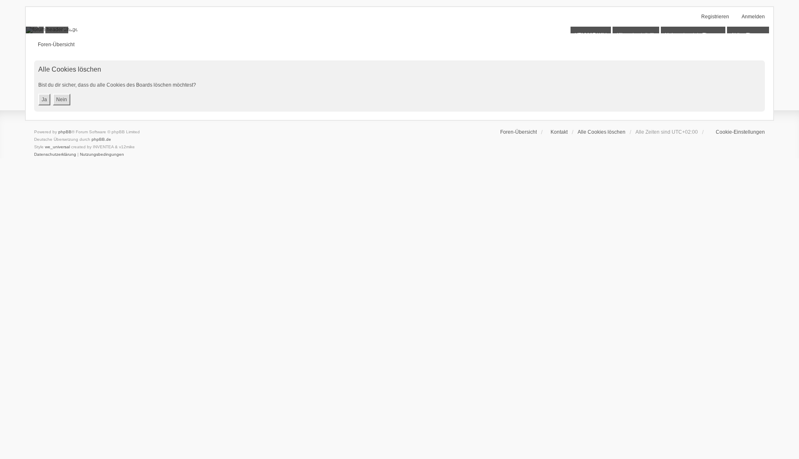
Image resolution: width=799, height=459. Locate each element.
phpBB (65, 132)
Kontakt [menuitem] (559, 132)
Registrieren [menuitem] (715, 17)
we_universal (57, 147)
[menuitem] (736, 132)
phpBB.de (101, 139)
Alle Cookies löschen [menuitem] (601, 132)
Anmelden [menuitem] (753, 17)
